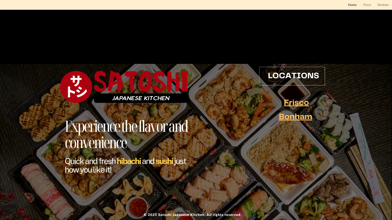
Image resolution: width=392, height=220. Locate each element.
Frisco (296, 103)
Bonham (295, 117)
